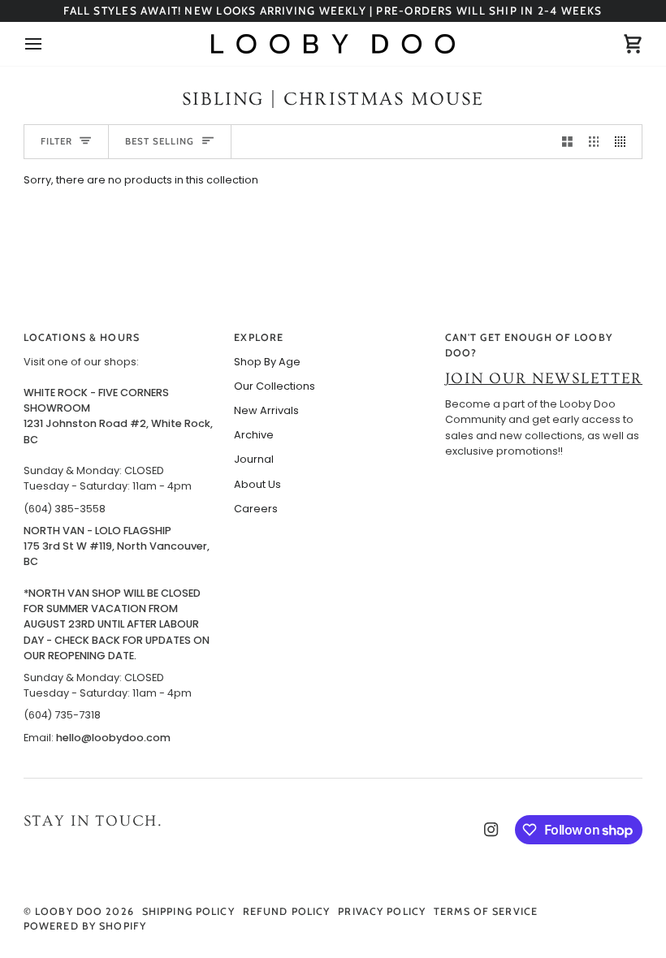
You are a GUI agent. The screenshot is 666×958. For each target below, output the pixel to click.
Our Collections (274, 386)
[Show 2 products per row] (567, 141)
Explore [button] (258, 337)
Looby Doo (68, 911)
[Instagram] (491, 829)
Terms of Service (486, 911)
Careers (256, 509)
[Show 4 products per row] (624, 141)
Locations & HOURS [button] (82, 337)
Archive (254, 435)
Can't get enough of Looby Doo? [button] (528, 345)
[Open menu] (48, 44)
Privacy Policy (382, 911)
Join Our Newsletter (543, 378)
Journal (254, 459)
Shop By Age (267, 362)
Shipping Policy (188, 911)
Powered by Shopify (85, 926)
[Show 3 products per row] (594, 141)
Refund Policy (287, 911)
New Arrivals (266, 410)
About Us (257, 484)
